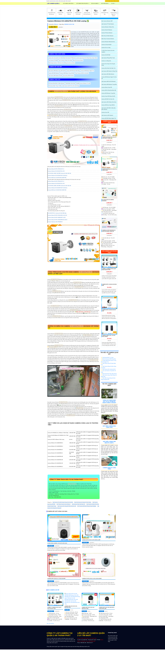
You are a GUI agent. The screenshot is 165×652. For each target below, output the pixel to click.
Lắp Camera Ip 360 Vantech (107, 115)
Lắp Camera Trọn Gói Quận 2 (82, 3)
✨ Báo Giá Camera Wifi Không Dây (108, 358)
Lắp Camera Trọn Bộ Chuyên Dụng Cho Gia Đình (63, 502)
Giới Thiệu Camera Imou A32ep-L (63, 504)
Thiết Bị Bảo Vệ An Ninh (70, 83)
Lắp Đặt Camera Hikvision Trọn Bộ (83, 83)
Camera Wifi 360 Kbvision (54, 73)
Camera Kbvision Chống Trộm (108, 26)
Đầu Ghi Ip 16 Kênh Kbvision (107, 35)
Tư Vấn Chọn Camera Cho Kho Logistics (108, 51)
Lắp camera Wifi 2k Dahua (68, 75)
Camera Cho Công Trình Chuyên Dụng (108, 64)
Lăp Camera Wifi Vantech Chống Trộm (109, 71)
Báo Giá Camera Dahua (78, 60)
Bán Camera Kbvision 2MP (107, 21)
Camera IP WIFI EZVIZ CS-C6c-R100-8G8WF (92, 578)
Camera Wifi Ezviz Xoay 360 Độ (108, 104)
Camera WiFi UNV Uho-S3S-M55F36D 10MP (88, 608)
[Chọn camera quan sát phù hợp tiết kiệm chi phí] (117, 13)
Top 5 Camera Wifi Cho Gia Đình (82, 73)
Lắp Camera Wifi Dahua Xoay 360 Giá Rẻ (57, 70)
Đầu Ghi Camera (94, 3)
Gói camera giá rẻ (53, 590)
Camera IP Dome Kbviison (107, 32)
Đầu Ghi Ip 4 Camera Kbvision (108, 38)
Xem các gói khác (50, 623)
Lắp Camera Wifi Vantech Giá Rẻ (55, 75)
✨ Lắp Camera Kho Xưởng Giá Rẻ (108, 369)
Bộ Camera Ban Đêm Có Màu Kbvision (56, 83)
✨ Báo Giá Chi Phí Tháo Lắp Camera (109, 373)
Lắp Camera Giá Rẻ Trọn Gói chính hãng (70, 85)
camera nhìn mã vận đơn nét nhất (55, 57)
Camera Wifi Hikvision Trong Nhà (108, 93)
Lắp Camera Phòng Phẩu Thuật (108, 57)
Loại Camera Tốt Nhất (53, 60)
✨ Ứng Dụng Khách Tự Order (107, 357)
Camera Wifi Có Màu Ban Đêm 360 (109, 90)
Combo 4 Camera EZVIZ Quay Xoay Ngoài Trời (109, 269)
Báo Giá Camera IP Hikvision (69, 57)
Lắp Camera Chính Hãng (68, 3)
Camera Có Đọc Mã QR (106, 44)
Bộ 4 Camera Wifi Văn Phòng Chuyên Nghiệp (86, 506)
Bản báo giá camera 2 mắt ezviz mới (56, 62)
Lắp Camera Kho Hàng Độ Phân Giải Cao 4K (67, 506)
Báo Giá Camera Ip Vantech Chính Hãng (82, 502)
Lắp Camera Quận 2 (53, 3)
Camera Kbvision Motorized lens (108, 41)
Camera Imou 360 (105, 112)
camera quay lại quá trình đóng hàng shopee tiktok (86, 57)
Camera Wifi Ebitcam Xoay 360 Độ (67, 73)
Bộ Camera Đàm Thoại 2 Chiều (55, 85)
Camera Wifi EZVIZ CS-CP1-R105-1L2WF (91, 539)
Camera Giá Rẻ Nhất (106, 54)
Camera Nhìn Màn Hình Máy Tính (108, 68)
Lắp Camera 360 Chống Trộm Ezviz (109, 102)
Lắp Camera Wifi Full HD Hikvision (109, 81)
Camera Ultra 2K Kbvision (107, 29)
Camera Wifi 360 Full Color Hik (108, 99)
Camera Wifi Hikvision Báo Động (73, 70)
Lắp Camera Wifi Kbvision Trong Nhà (109, 84)
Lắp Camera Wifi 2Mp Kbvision (108, 74)
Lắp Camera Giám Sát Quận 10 (78, 504)
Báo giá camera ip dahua (70, 62)
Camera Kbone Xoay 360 (107, 87)
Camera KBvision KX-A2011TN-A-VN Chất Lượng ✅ (68, 21)
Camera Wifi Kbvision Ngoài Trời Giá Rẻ (109, 77)
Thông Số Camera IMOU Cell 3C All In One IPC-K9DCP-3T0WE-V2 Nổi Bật (109, 401)
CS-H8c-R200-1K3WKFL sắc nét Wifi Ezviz (57, 543)
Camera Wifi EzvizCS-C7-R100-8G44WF (56, 578)
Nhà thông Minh (104, 3)
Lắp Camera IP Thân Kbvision (108, 23)
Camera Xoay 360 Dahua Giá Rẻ (108, 96)
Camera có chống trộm (106, 60)
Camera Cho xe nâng (106, 47)
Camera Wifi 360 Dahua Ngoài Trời (109, 118)
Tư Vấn (112, 3)
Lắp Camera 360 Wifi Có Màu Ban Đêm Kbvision (109, 108)
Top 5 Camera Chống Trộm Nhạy (65, 60)
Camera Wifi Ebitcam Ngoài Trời (87, 70)
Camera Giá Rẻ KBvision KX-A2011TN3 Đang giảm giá (109, 231)
